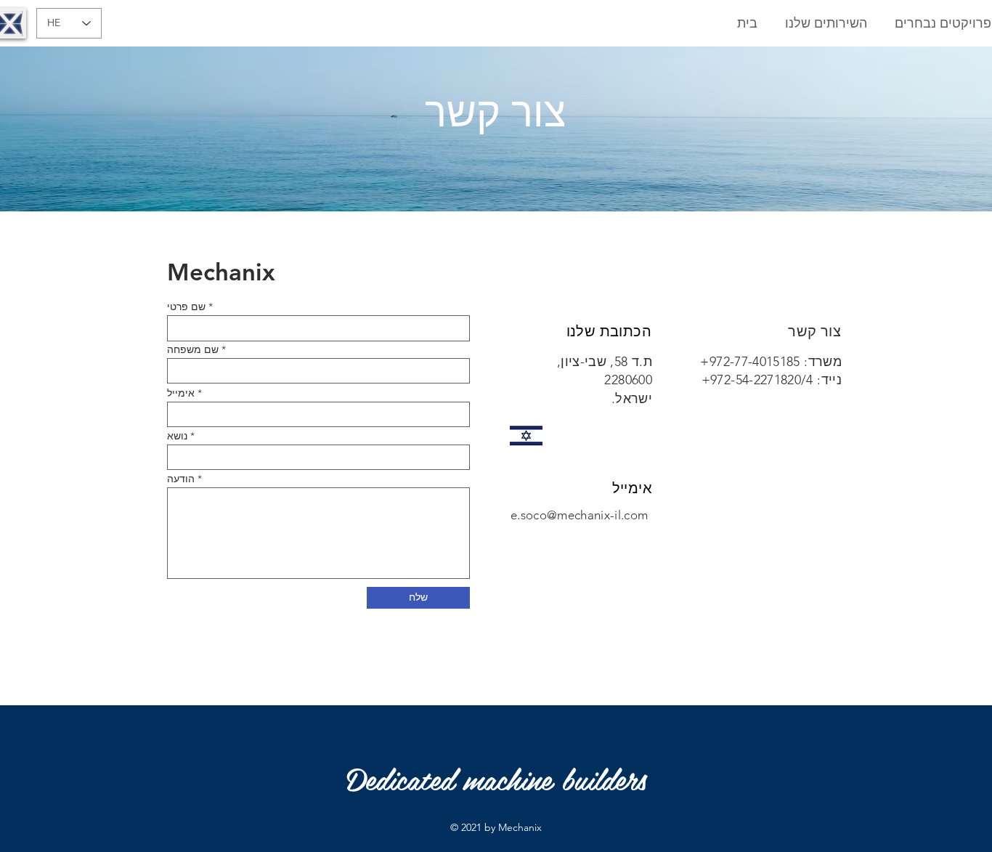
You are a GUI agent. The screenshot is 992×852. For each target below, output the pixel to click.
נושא (177, 436)
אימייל (181, 393)
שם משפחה (193, 349)
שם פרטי (186, 306)
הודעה (181, 479)
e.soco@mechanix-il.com (579, 515)
